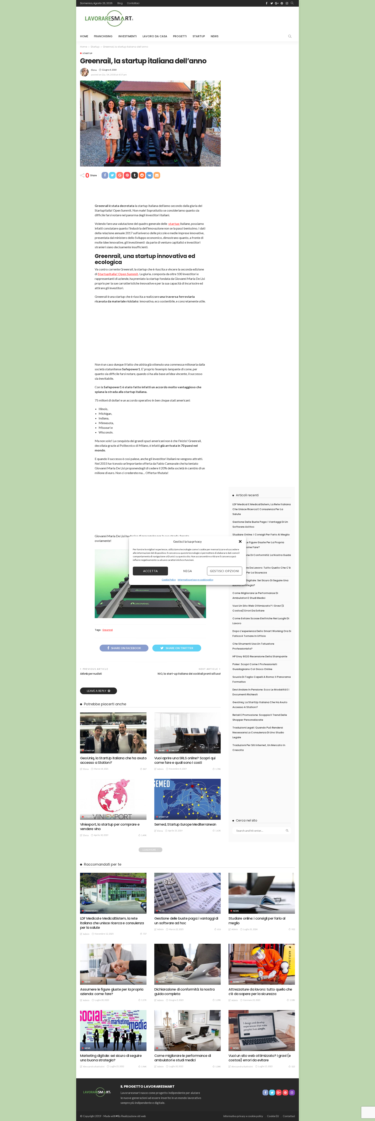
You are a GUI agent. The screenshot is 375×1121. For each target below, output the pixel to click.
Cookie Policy (169, 579)
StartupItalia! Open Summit (118, 274)
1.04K (218, 1066)
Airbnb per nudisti (91, 674)
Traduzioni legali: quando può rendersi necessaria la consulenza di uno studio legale (258, 732)
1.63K (218, 830)
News (214, 36)
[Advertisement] (224, 18)
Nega (187, 571)
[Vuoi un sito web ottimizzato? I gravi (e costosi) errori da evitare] (262, 1030)
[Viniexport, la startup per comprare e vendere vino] (113, 799)
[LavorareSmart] (96, 1092)
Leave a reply (97, 690)
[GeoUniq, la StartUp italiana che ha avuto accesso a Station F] (113, 732)
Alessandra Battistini (93, 1066)
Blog (120, 3)
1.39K (218, 1000)
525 (293, 1066)
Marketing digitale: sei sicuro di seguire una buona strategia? (111, 1058)
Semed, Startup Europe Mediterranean (185, 824)
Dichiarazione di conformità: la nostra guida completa (184, 991)
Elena (94, 70)
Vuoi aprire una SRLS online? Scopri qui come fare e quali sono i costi (184, 760)
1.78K (218, 769)
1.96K (143, 1066)
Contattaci (133, 3)
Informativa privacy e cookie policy (195, 579)
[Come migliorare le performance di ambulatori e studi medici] (187, 1030)
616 (219, 929)
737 (144, 933)
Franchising (103, 36)
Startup (199, 36)
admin (160, 769)
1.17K (143, 1000)
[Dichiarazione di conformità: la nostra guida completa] (187, 964)
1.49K (143, 835)
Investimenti (127, 36)
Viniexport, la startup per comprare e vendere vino (109, 826)
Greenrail (107, 630)
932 (293, 929)
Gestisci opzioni (224, 571)
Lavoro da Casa (155, 36)
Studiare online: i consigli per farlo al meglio (261, 534)
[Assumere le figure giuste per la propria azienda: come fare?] (113, 964)
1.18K (292, 1000)
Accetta (150, 571)
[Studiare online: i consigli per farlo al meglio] (262, 893)
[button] (240, 541)
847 (144, 769)
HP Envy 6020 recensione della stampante (259, 656)
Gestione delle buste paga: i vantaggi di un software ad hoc (186, 920)
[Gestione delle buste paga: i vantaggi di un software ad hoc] (187, 893)
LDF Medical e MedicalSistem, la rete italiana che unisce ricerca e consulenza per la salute (261, 509)
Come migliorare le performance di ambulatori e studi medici (182, 1058)
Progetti (180, 36)
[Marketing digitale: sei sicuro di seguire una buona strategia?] (113, 1030)
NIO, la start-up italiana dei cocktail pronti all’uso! (189, 674)
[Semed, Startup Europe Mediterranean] (187, 799)
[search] (292, 3)
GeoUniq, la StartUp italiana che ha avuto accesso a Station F (113, 760)
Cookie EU (273, 1116)
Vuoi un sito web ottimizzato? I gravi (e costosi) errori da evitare (260, 1058)
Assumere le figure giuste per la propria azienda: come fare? (111, 991)
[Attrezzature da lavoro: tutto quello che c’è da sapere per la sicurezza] (262, 964)
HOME (84, 36)
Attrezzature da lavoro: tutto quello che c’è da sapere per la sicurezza (260, 991)
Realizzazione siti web (133, 1116)
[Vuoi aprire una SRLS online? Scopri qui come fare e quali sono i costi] (187, 732)
